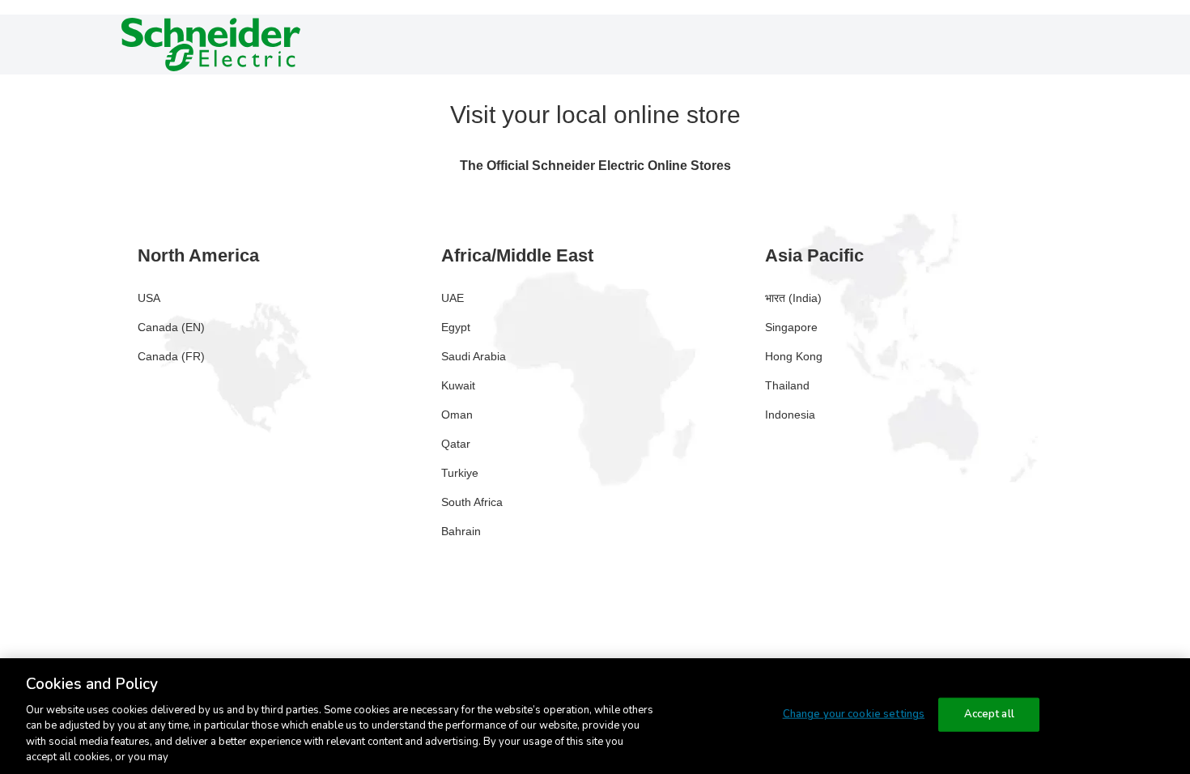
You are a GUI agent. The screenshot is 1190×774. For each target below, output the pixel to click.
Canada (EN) (171, 327)
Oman (457, 414)
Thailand (787, 385)
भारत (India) (793, 297)
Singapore (791, 327)
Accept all (989, 714)
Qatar (455, 443)
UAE (452, 297)
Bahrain (461, 531)
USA (149, 297)
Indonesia (790, 414)
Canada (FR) (171, 356)
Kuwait (458, 385)
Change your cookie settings (854, 714)
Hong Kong (793, 356)
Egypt (455, 327)
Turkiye (459, 472)
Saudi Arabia (473, 356)
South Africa (472, 501)
